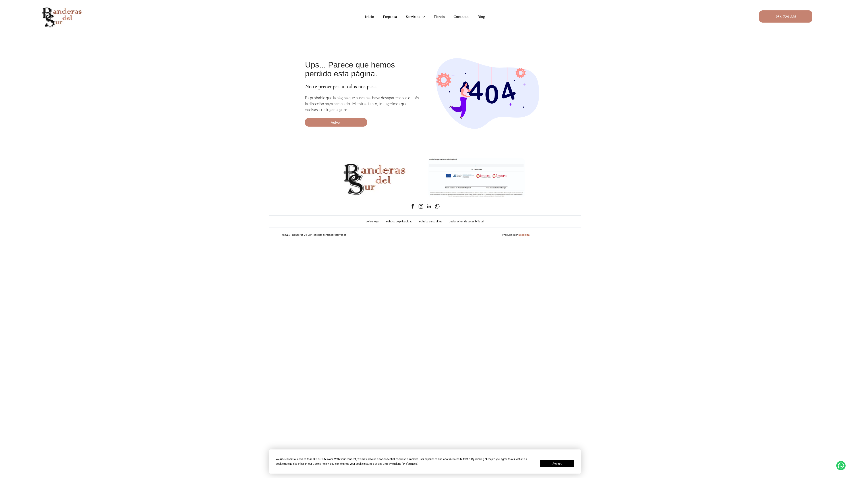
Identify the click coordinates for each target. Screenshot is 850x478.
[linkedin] (429, 207)
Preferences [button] (410, 463)
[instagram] (421, 207)
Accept (557, 463)
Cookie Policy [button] (320, 463)
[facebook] (412, 207)
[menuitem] (370, 16)
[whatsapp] (437, 207)
